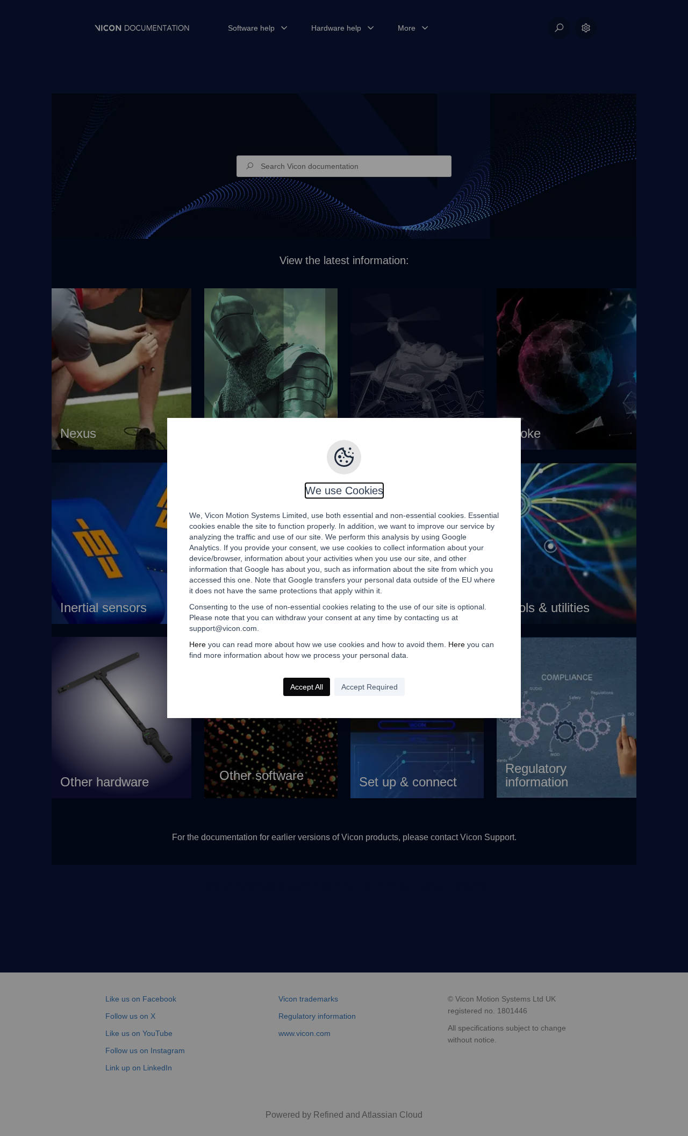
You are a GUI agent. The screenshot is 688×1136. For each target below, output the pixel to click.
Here (197, 644)
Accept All (306, 687)
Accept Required (369, 687)
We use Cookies (344, 490)
